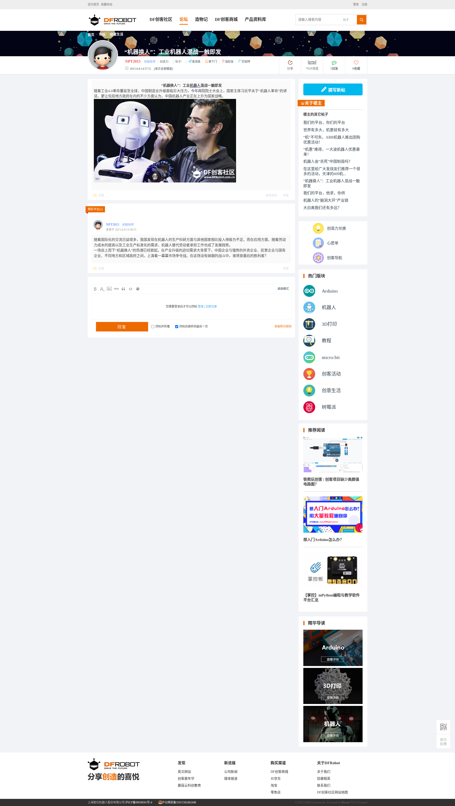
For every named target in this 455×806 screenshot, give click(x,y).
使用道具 (271, 195)
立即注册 (211, 306)
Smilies (137, 288)
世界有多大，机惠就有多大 (326, 130)
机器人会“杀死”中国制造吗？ (327, 161)
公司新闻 (230, 771)
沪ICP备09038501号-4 (138, 802)
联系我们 (323, 785)
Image (109, 288)
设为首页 (93, 4)
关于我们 (323, 771)
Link (116, 288)
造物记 (201, 19)
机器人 (195, 85)
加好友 (229, 61)
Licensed (362, 802)
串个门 (213, 61)
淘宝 (274, 785)
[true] (361, 19)
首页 (91, 35)
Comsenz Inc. (318, 802)
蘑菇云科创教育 (189, 785)
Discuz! (345, 802)
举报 (286, 195)
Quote (123, 288)
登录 (356, 4)
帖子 (346, 20)
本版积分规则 (282, 326)
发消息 (196, 61)
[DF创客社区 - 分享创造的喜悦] (119, 29)
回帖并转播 (162, 326)
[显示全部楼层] (163, 68)
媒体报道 (230, 778)
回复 (101, 195)
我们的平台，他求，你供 (324, 193)
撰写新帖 (336, 90)
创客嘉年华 (186, 778)
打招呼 (246, 61)
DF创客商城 (226, 19)
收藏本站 (106, 4)
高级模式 (283, 288)
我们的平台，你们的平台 (324, 123)
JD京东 (276, 778)
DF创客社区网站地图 (332, 792)
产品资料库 (255, 19)
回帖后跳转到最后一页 (193, 326)
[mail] (443, 741)
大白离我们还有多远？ (322, 208)
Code (130, 288)
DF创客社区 (161, 19)
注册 (364, 4)
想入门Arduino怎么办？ (323, 540)
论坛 (183, 19)
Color (102, 288)
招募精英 (323, 778)
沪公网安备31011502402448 (178, 802)
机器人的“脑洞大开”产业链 (325, 200)
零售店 (276, 792)
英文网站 (184, 771)
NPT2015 (133, 61)
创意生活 (116, 34)
